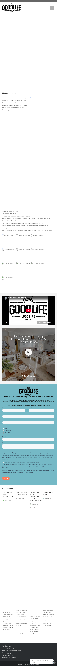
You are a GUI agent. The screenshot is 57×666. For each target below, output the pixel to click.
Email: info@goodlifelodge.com (11, 650)
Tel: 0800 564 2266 (8, 648)
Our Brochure (7, 653)
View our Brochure (7, 655)
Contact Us (6, 646)
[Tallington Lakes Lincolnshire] (8, 555)
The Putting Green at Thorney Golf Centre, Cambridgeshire (36, 496)
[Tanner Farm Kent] (48, 553)
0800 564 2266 (43, 1)
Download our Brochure (9, 657)
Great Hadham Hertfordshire (22, 493)
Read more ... (10, 634)
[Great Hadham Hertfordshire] (21, 553)
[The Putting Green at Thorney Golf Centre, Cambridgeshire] (35, 559)
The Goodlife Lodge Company (32, 664)
